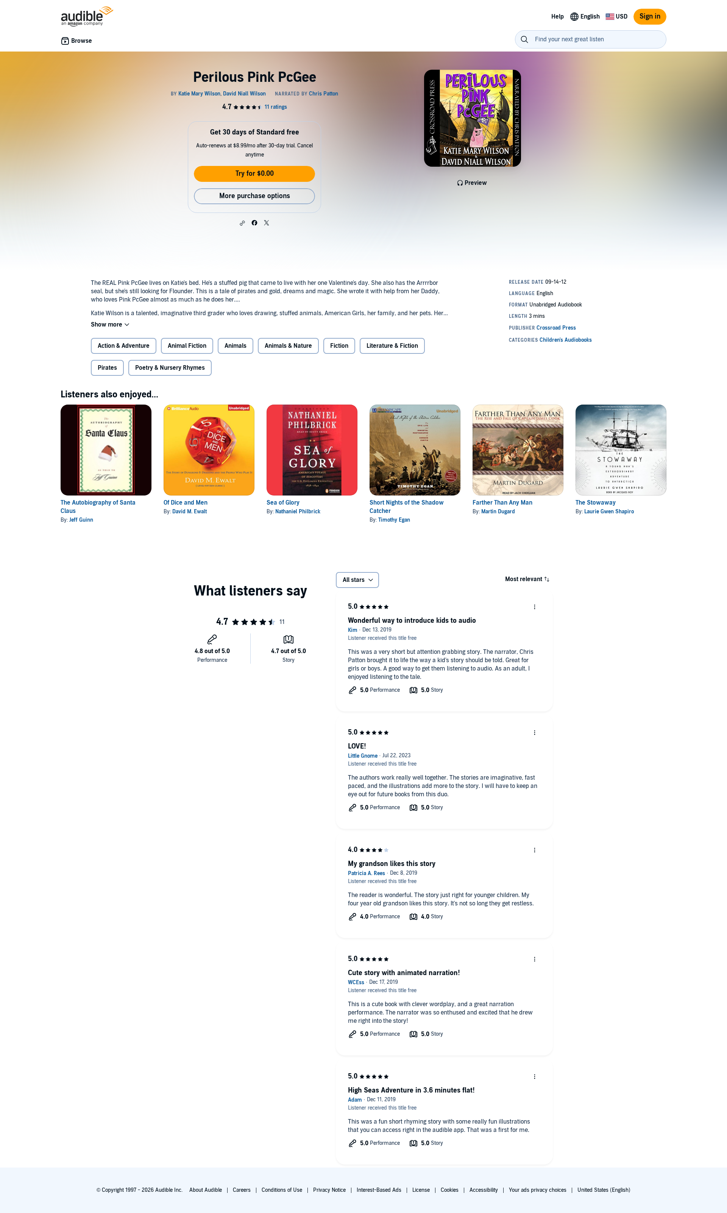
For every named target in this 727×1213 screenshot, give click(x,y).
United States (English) (603, 1190)
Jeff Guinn (81, 520)
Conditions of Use (282, 1190)
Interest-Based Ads (379, 1190)
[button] (242, 223)
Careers (242, 1190)
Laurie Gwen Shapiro (609, 511)
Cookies (450, 1190)
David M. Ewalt (189, 511)
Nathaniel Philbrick (297, 511)
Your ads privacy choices (537, 1190)
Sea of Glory (283, 502)
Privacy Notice (329, 1190)
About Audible (205, 1190)
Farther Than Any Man (502, 502)
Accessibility (484, 1190)
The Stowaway (596, 502)
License (421, 1190)
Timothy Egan (394, 520)
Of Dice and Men (185, 502)
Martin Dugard (498, 511)
